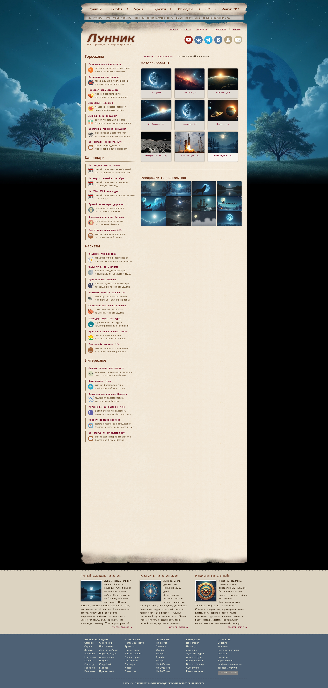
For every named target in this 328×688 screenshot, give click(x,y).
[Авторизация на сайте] (228, 40)
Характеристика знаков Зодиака (107, 394)
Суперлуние (192, 668)
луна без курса (203, 18)
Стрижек (89, 643)
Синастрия (130, 671)
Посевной (89, 668)
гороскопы (139, 18)
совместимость (94, 18)
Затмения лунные (99, 292)
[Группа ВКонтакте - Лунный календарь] (218, 40)
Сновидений (105, 643)
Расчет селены (133, 653)
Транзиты (130, 646)
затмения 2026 (222, 18)
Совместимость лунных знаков (107, 305)
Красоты (89, 660)
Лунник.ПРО (230, 9)
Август (138, 9)
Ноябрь (160, 653)
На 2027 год (163, 664)
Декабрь (160, 657)
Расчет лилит (132, 650)
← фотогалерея (164, 56)
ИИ (207, 9)
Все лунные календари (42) (104, 230)
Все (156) (156, 93)
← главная (147, 56)
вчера (116, 165)
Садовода (89, 664)
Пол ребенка (106, 646)
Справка (222, 653)
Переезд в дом (108, 653)
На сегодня (95, 165)
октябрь (119, 178)
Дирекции (130, 664)
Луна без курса (195, 653)
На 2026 (93, 191)
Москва (237, 29)
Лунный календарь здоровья (106, 204)
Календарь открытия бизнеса (106, 217)
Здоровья (89, 653)
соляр (107, 18)
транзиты (126, 18)
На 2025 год (163, 671)
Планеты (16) (222, 124)
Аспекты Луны (194, 657)
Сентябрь (161, 646)
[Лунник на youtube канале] (188, 40)
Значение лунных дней (102, 254)
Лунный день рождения (102, 116)
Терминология (225, 660)
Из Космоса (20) (156, 124)
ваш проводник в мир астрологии (109, 44)
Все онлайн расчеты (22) (103, 344)
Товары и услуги (227, 668)
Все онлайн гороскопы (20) (104, 142)
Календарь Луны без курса (104, 318)
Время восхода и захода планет (108, 331)
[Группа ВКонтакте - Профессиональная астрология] (198, 40)
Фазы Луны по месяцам (103, 267)
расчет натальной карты (160, 18)
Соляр (128, 657)
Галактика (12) (190, 93)
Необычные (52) (189, 124)
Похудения (90, 657)
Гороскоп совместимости (103, 90)
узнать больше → (122, 627)
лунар (116, 18)
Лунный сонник (97, 368)
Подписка (223, 657)
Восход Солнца (195, 664)
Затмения (191, 650)
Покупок (103, 660)
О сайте (222, 643)
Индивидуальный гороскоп (104, 64)
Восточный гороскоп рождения (107, 129)
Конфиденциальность (230, 664)
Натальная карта (134, 643)
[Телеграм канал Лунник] (208, 40)
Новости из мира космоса (104, 420)
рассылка (201, 29)
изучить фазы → (178, 627)
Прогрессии (131, 660)
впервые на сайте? (180, 29)
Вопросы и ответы (228, 650)
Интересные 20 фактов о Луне (107, 407)
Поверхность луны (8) (156, 156)
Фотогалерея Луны (99, 381)
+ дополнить (219, 29)
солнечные (118, 292)
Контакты (223, 646)
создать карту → (237, 627)
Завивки (88, 650)
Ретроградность (195, 660)
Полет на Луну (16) (189, 156)
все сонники (116, 368)
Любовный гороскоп (100, 103)
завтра (107, 165)
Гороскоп (159, 9)
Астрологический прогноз (103, 77)
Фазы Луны (185, 9)
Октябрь (160, 650)
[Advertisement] (110, 470)
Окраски (88, 646)
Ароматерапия (107, 657)
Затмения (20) (223, 93)
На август (94, 178)
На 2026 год (163, 668)
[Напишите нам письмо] (238, 40)
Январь (160, 660)
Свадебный (105, 664)
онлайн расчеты (184, 18)
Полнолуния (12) (222, 156)
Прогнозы (95, 9)
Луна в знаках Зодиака (102, 280)
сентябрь (107, 178)
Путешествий (106, 671)
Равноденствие (194, 671)
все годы (112, 191)
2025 (102, 191)
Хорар (128, 668)
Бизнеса (103, 668)
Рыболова (89, 671)
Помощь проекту (227, 672)
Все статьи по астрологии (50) (106, 433)
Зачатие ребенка (108, 650)
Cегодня (116, 9)
